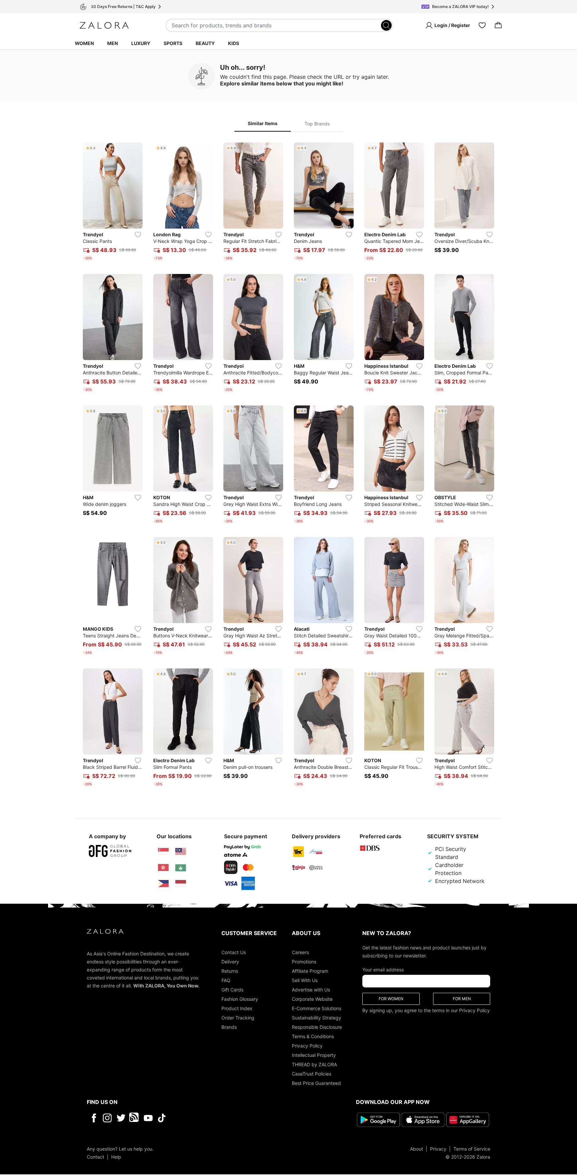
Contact (95, 1157)
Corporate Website (312, 999)
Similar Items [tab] (262, 123)
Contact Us (233, 952)
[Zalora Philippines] (163, 883)
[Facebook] (94, 1118)
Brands (229, 1027)
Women (84, 43)
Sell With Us (305, 980)
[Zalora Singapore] (163, 851)
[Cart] (498, 25)
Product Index (236, 1008)
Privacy (438, 1149)
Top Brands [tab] (317, 123)
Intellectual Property (314, 1055)
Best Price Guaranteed (316, 1083)
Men (112, 43)
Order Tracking (237, 1017)
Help (116, 1157)
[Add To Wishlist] (138, 234)
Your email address (383, 969)
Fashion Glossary (239, 999)
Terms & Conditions (313, 1036)
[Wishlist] (482, 25)
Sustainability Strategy (316, 1017)
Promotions (304, 961)
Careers (300, 952)
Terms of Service (471, 1149)
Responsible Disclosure (317, 1027)
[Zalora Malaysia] (180, 851)
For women (391, 998)
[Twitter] (121, 1118)
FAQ (225, 980)
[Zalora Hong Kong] (163, 867)
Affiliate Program (310, 971)
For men (462, 998)
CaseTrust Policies (311, 1074)
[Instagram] (107, 1118)
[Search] (386, 25)
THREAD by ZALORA (314, 1064)
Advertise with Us (311, 989)
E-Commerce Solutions (316, 1008)
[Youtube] (148, 1118)
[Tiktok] (205, 1118)
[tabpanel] (288, 466)
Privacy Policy (307, 1046)
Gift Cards (232, 989)
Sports (173, 43)
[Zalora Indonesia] (180, 883)
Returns (229, 971)
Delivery (230, 961)
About (416, 1149)
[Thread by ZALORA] (134, 1118)
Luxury (140, 43)
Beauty (205, 43)
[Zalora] (104, 25)
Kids (233, 43)
